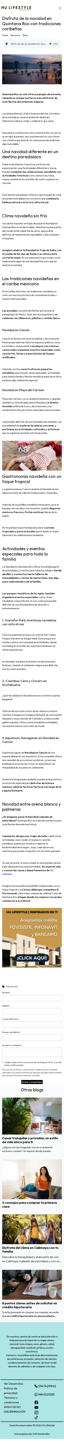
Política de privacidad (10, 1391)
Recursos (15, 35)
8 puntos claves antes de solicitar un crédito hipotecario (29, 1305)
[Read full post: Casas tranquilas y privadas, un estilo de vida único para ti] (32, 1116)
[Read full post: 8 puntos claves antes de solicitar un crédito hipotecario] (32, 1284)
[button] (7, 44)
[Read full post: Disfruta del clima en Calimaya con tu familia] (32, 1229)
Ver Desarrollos (13, 1383)
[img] (50, 44)
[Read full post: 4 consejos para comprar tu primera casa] (32, 1179)
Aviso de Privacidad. (14, 1065)
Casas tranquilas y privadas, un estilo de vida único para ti (30, 1140)
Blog (25, 35)
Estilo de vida (11, 986)
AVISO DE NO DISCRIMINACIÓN (14, 1409)
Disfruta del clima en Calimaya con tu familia (30, 1249)
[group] (32, 44)
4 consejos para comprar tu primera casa (29, 1204)
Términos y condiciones (11, 1400)
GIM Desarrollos (41, 1433)
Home (5, 35)
